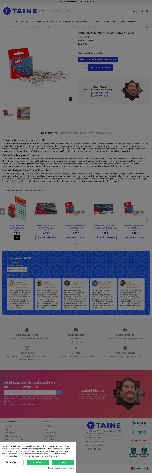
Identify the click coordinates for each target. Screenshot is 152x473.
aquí (12, 456)
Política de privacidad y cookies (61, 468)
